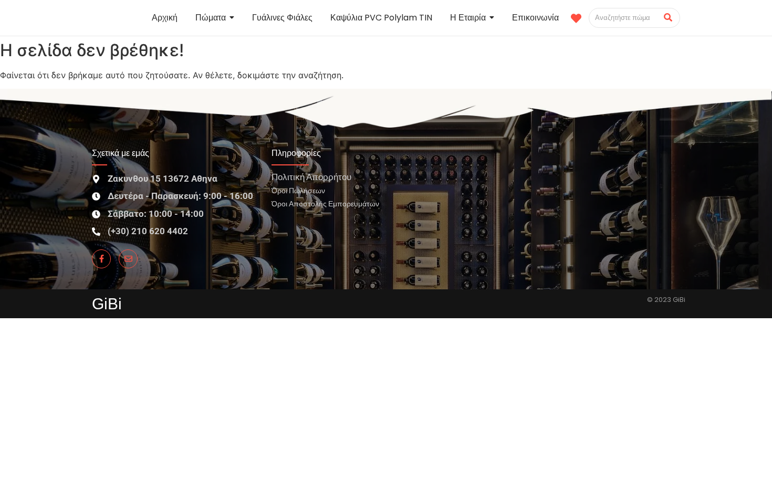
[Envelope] (128, 258)
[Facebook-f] (101, 258)
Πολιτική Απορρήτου (311, 176)
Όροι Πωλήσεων (298, 190)
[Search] (668, 18)
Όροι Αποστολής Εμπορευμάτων (325, 203)
